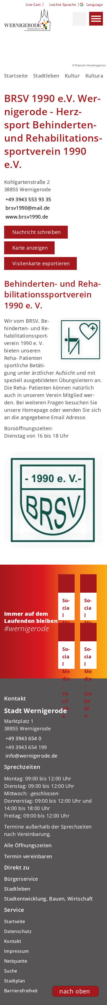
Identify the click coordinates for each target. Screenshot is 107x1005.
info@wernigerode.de (31, 755)
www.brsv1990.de (26, 216)
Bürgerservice (21, 879)
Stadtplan (14, 981)
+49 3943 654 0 (22, 738)
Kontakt (12, 941)
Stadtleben (46, 75)
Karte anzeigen (30, 247)
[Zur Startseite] (29, 20)
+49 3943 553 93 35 (27, 199)
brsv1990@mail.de (27, 208)
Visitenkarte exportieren (41, 263)
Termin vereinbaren (28, 856)
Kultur (72, 75)
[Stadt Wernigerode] (53, 733)
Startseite (16, 75)
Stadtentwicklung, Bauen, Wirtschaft (48, 898)
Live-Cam (33, 4)
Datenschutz (18, 931)
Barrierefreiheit (21, 991)
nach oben (74, 991)
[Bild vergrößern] (53, 500)
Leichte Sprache (62, 4)
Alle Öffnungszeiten (28, 845)
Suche (10, 971)
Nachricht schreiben (36, 232)
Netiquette (15, 961)
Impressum (16, 951)
